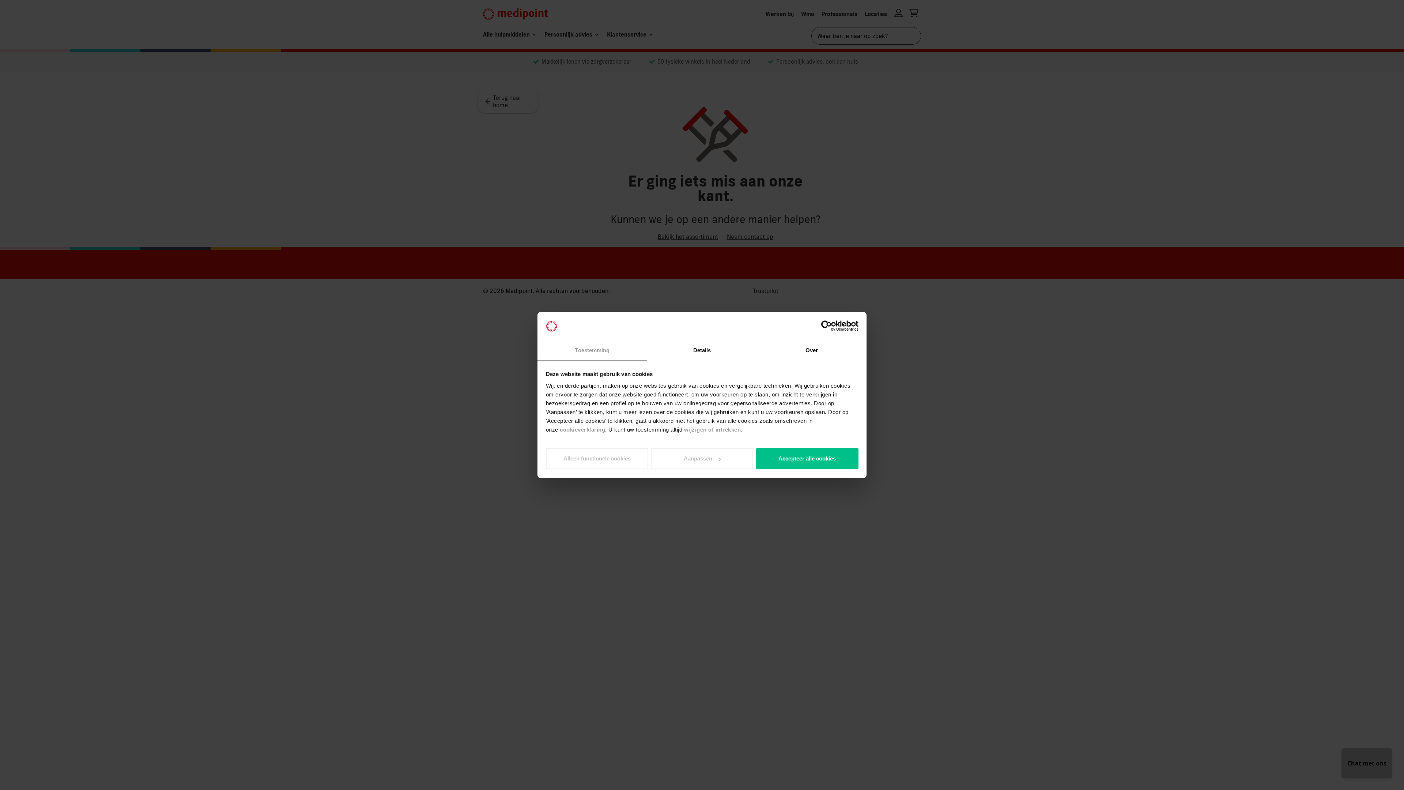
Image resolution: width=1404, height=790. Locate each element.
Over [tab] (811, 350)
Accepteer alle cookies (807, 458)
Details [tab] (702, 350)
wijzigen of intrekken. (713, 429)
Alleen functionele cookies (597, 458)
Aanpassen (698, 458)
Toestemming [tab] (592, 350)
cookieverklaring (582, 429)
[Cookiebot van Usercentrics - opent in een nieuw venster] (826, 326)
